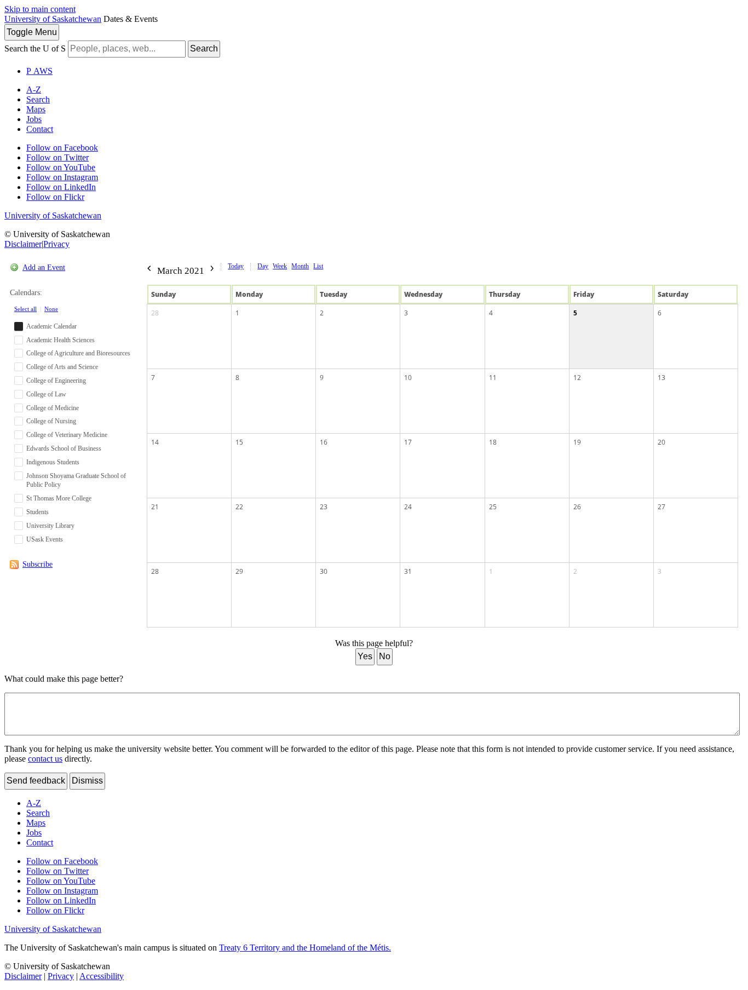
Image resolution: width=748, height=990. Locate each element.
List (318, 266)
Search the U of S (35, 48)
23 (323, 506)
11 (493, 377)
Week (280, 266)
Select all (25, 309)
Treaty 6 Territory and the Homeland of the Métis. (305, 947)
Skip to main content (40, 9)
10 (408, 377)
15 (239, 442)
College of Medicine (52, 408)
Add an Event (43, 267)
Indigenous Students (52, 462)
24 (408, 506)
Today (236, 266)
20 (661, 442)
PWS (39, 71)
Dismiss (87, 780)
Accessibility (101, 976)
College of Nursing (51, 421)
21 (155, 506)
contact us (45, 758)
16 (323, 442)
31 (408, 571)
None (51, 309)
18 (493, 442)
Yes (365, 656)
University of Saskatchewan (52, 19)
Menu (32, 32)
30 (323, 571)
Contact (39, 129)
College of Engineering (56, 380)
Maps (35, 109)
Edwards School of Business (63, 448)
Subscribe (37, 564)
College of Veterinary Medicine (66, 435)
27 (661, 506)
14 (155, 442)
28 (155, 313)
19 (577, 442)
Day (262, 266)
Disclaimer (23, 244)
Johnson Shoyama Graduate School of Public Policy (76, 480)
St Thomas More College (58, 498)
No (384, 656)
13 (661, 377)
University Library (50, 525)
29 (239, 571)
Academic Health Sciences (60, 340)
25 (493, 506)
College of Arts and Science (62, 367)
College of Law (46, 394)
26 (577, 506)
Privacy (56, 244)
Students (37, 512)
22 (239, 506)
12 (577, 377)
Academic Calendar (51, 326)
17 (408, 442)
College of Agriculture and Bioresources (78, 353)
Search (204, 48)
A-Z (33, 89)
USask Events (44, 539)
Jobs (34, 119)
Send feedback (36, 780)
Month (300, 266)
